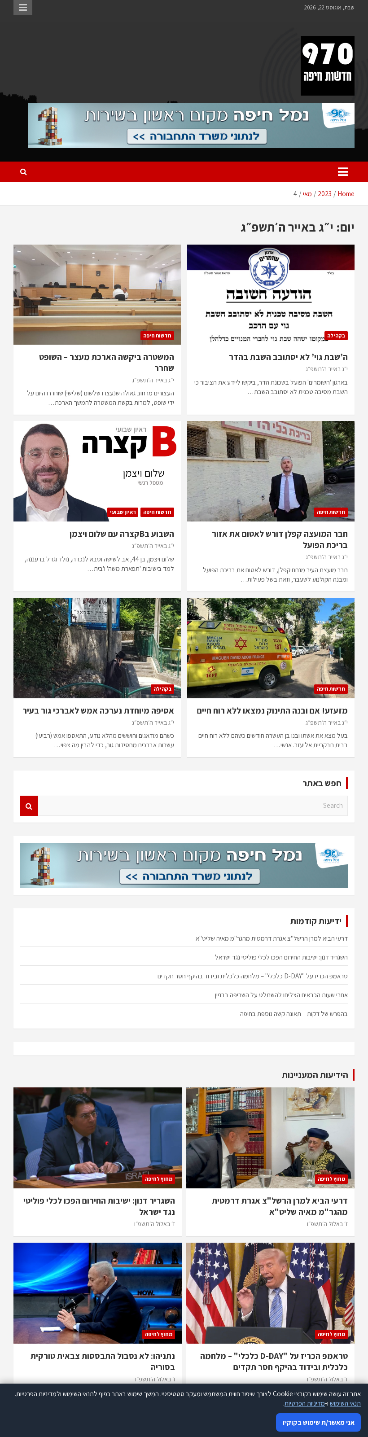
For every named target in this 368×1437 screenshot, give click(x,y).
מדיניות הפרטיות (305, 1403)
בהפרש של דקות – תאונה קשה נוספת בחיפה (294, 1013)
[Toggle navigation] (343, 172)
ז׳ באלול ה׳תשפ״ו (327, 1224)
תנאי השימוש (345, 1403)
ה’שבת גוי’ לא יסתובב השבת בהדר (288, 356)
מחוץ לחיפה (331, 1178)
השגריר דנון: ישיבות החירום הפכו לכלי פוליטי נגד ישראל (281, 957)
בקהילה (336, 335)
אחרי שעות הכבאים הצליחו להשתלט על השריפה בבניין (281, 994)
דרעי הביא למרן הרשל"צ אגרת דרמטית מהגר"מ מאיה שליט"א (272, 938)
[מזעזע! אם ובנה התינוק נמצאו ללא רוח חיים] (271, 648)
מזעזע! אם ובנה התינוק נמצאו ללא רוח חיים (272, 710)
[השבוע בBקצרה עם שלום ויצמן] (97, 471)
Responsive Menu (22, 7)
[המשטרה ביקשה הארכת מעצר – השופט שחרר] (97, 294)
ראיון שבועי (123, 511)
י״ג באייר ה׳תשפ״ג (327, 369)
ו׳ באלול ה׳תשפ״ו (155, 1379)
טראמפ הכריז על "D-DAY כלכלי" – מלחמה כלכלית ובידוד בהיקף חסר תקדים (253, 976)
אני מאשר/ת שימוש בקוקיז (318, 1422)
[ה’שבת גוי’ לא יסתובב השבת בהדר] (271, 294)
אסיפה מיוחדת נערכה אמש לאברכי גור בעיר (98, 710)
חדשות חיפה (157, 335)
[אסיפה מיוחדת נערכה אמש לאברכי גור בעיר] (97, 648)
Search (29, 806)
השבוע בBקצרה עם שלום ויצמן (122, 533)
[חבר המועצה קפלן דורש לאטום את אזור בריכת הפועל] (271, 471)
